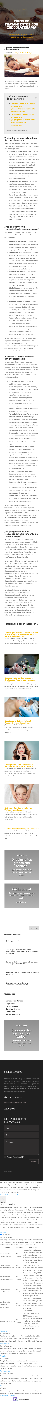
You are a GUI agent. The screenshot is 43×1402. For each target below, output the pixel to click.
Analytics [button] (3, 1356)
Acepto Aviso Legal (14, 1157)
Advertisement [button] (5, 1371)
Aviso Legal (8, 1171)
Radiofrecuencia (13, 1014)
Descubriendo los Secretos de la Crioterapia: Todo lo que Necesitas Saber (20, 680)
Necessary (6, 1235)
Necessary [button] (3, 1232)
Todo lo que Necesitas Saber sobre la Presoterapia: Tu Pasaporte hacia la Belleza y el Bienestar (21, 634)
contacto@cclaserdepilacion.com (15, 1102)
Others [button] (2, 1386)
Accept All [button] (14, 1195)
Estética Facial (12, 1006)
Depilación (10, 1003)
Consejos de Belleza (20, 35)
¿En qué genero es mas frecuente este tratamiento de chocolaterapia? (23, 122)
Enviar (34, 1161)
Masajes (29, 53)
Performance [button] (4, 1343)
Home (11, 35)
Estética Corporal (13, 1009)
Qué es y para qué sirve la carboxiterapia (20, 941)
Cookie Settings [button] (5, 1195)
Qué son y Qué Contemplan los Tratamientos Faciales (18, 809)
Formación (10, 1011)
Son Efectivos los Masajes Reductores (21, 828)
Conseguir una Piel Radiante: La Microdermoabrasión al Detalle (18, 765)
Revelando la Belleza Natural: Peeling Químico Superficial (17, 722)
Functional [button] (3, 1331)
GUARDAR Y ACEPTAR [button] (7, 1396)
